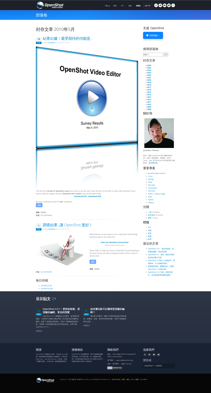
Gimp (150, 182)
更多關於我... (153, 163)
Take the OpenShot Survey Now (114, 242)
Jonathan (51, 42)
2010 (149, 104)
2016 (149, 90)
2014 (149, 94)
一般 (149, 212)
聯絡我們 (113, 350)
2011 (149, 102)
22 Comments (46, 272)
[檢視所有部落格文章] (54, 298)
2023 (149, 72)
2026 (149, 65)
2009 (149, 107)
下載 (106, 6)
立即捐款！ (154, 35)
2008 (149, 109)
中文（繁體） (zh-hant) (139, 379)
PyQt (150, 197)
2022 (149, 75)
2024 (149, 70)
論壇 (123, 364)
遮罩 (149, 233)
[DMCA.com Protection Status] (114, 368)
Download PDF (80, 196)
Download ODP (94, 196)
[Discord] (164, 5)
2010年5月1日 (46, 285)
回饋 (149, 230)
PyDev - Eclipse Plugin (156, 194)
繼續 (39, 205)
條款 (128, 379)
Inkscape (151, 185)
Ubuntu (151, 202)
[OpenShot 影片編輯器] (45, 380)
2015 (149, 92)
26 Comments (46, 215)
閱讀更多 (39, 331)
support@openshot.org (124, 360)
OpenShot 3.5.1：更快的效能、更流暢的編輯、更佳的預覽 (61, 310)
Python (151, 199)
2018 (149, 85)
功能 (114, 6)
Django (151, 179)
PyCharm (151, 191)
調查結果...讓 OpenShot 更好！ (68, 224)
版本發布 (151, 215)
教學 (149, 218)
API (122, 6)
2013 (149, 97)
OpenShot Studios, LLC (101, 379)
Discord (128, 364)
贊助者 (147, 360)
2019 (149, 82)
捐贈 (146, 6)
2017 (149, 87)
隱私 (123, 379)
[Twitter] (160, 5)
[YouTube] (169, 5)
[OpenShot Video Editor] (49, 5)
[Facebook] (156, 5)
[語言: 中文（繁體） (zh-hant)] (173, 5)
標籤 (146, 222)
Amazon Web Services (157, 173)
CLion (150, 176)
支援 (129, 6)
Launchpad (152, 188)
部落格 (138, 6)
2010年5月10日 (47, 288)
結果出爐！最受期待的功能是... (68, 38)
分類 (146, 207)
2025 (149, 68)
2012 (149, 99)
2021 (149, 77)
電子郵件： (116, 364)
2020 (149, 80)
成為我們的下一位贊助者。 (153, 366)
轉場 (149, 236)
